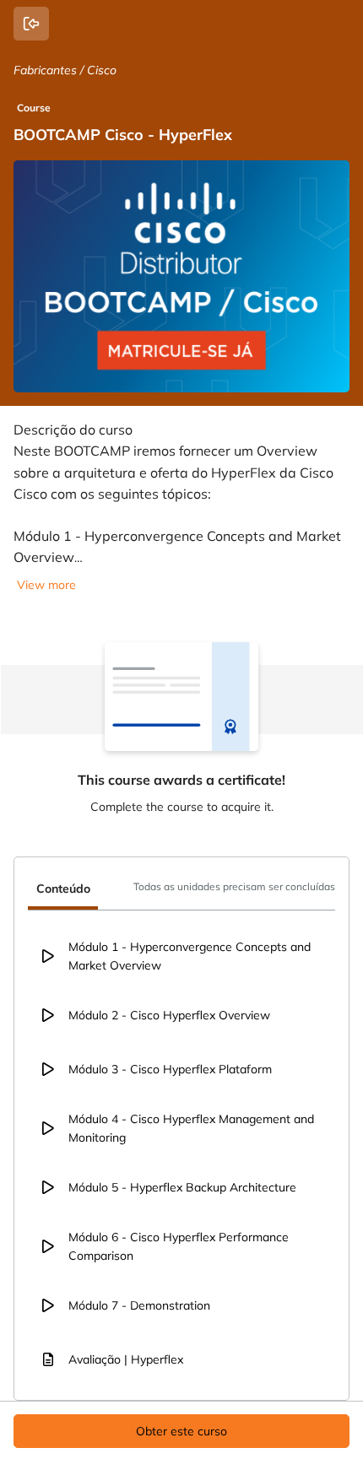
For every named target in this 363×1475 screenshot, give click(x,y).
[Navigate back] (31, 24)
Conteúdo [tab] (63, 888)
